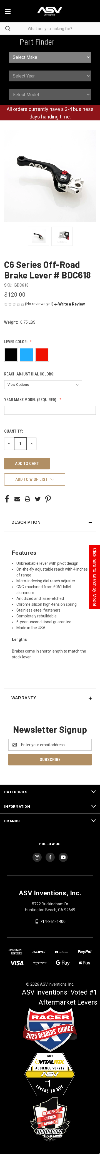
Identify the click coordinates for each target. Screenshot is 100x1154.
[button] (69, 304)
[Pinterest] (48, 499)
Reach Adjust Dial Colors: (29, 374)
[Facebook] (7, 499)
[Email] (17, 499)
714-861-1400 (53, 921)
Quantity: (13, 431)
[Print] (27, 499)
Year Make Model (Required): (31, 399)
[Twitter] (38, 499)
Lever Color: (16, 342)
